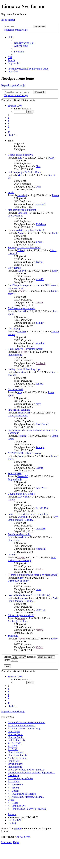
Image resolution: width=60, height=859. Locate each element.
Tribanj (21, 250)
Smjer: (7, 659)
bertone (21, 291)
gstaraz (20, 456)
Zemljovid (13, 635)
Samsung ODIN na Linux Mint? (24, 247)
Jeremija (21, 435)
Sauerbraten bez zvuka (19, 534)
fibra (19, 157)
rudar (20, 577)
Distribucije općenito (18, 580)
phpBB (17, 828)
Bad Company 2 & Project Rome (24, 172)
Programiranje (15, 354)
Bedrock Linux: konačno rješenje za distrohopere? (33, 574)
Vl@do (21, 557)
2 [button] (8, 117)
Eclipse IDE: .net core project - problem (28, 514)
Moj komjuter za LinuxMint (22, 209)
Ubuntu (54, 233)
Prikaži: (8, 656)
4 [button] (8, 123)
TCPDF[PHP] (15, 473)
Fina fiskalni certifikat (19, 409)
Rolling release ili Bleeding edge (24, 369)
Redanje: (32, 656)
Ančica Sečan (23, 837)
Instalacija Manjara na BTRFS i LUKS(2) (29, 595)
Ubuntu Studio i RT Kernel (21, 493)
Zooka (20, 233)
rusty (19, 392)
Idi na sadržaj (8, 19)
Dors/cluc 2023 (15, 389)
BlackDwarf (23, 412)
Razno (55, 195)
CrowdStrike (14, 267)
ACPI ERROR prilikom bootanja (24, 453)
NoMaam (22, 537)
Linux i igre (14, 540)
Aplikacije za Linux (18, 415)
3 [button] (8, 120)
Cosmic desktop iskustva (20, 154)
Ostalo (51, 157)
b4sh (19, 175)
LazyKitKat (23, 496)
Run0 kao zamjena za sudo (21, 308)
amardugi (22, 195)
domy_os (22, 598)
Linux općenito (15, 215)
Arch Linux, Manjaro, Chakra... (33, 518)
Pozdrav (12, 554)
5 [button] (8, 126)
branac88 (22, 517)
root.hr (11, 192)
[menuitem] (24, 43)
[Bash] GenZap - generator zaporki (25, 348)
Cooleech (22, 351)
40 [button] (9, 132)
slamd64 (21, 270)
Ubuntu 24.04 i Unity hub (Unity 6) (26, 230)
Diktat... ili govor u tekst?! (21, 615)
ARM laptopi (14, 328)
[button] (15, 105)
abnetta (21, 372)
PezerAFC (22, 476)
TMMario (22, 212)
